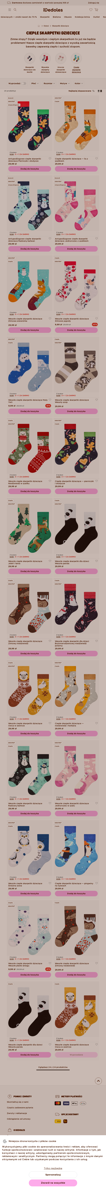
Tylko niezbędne (53, 1168)
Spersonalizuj (53, 1174)
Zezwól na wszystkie (53, 1183)
